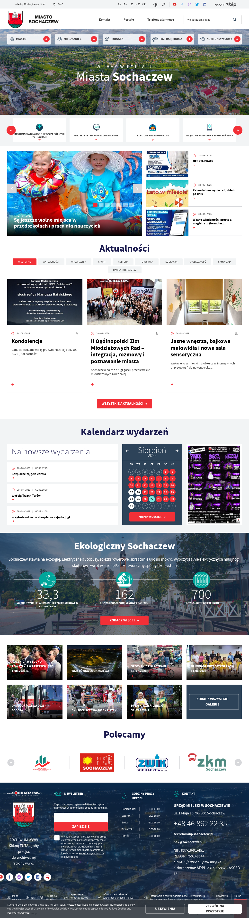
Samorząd (224, 261)
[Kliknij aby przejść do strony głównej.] (33, 20)
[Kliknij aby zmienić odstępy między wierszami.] (131, 5)
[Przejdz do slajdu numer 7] (132, 205)
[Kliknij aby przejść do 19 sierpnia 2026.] (145, 492)
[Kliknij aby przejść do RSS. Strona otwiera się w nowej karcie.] (77, 333)
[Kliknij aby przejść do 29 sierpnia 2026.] (166, 499)
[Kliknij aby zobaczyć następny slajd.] (237, 130)
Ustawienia (165, 908)
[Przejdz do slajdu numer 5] (119, 205)
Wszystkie (24, 261)
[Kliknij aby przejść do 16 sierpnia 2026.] (172, 485)
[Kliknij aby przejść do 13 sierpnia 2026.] (152, 485)
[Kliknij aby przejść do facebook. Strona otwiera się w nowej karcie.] (182, 4)
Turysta (117, 39)
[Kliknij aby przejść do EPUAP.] (220, 5)
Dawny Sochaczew (124, 270)
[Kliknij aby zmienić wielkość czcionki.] (119, 5)
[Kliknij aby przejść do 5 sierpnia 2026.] (145, 479)
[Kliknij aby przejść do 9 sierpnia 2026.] (172, 479)
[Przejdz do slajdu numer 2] (101, 205)
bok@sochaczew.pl (188, 842)
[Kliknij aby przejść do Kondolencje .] (44, 303)
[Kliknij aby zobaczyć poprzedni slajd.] (11, 130)
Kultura (123, 261)
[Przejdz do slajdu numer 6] (126, 205)
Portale (129, 20)
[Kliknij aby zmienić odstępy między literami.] (125, 5)
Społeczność (197, 261)
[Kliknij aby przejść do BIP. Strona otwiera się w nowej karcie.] (231, 4)
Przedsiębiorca (171, 39)
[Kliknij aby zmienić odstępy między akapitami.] (143, 5)
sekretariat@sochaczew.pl (193, 834)
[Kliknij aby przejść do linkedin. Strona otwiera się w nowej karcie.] (205, 4)
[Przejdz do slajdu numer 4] (113, 205)
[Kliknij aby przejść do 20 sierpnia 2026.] (152, 492)
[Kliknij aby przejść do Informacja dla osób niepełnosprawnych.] (164, 4)
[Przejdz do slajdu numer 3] (107, 205)
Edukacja (171, 261)
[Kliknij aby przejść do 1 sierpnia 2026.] (166, 472)
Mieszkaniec (72, 39)
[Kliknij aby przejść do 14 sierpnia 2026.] (159, 485)
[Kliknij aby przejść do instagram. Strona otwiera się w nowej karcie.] (190, 4)
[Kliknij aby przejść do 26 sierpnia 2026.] (145, 499)
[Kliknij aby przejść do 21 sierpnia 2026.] (159, 492)
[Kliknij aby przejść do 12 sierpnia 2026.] (145, 485)
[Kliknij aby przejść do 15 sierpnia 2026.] (166, 485)
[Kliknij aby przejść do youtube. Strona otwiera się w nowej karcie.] (174, 4)
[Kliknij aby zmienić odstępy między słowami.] (138, 5)
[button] (137, 189)
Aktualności (51, 261)
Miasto (21, 39)
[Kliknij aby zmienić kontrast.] (155, 4)
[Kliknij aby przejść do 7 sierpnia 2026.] (159, 479)
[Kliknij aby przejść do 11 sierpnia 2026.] (138, 485)
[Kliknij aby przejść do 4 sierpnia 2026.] (138, 479)
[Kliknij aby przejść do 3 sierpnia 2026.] (131, 479)
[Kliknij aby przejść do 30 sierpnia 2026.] (172, 499)
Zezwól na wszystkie (215, 909)
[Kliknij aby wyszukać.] (234, 19)
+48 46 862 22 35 (200, 824)
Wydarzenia (78, 261)
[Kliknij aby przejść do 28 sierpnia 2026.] (159, 499)
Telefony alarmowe (160, 20)
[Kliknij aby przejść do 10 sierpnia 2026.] (131, 485)
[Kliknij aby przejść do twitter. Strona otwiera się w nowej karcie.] (197, 4)
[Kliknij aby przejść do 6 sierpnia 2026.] (152, 479)
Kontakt (104, 20)
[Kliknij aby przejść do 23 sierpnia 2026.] (172, 492)
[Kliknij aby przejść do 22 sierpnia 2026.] (166, 492)
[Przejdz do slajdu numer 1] (95, 205)
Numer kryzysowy (219, 39)
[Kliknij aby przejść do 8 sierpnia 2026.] (166, 479)
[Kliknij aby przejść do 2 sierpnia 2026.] (172, 472)
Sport (102, 261)
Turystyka (146, 261)
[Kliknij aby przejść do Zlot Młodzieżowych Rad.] (214, 484)
